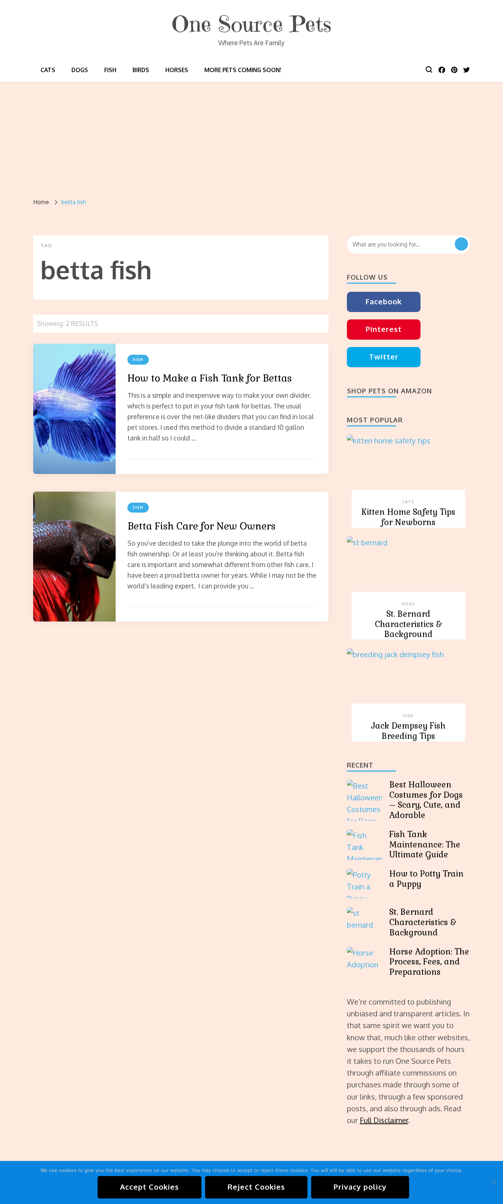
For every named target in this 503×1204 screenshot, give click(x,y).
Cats (48, 70)
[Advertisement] (251, 137)
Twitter (383, 356)
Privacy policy (360, 1186)
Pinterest (384, 329)
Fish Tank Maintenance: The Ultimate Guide (424, 844)
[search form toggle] (429, 69)
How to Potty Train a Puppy (426, 878)
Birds (141, 70)
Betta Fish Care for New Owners (201, 526)
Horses (176, 70)
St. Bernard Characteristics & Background (408, 624)
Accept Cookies (149, 1186)
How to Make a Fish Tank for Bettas (209, 378)
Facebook (383, 301)
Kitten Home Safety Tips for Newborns (408, 517)
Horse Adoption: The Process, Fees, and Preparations (429, 962)
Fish (110, 70)
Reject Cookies (256, 1186)
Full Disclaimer (384, 1120)
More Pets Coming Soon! (242, 70)
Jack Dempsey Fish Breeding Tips (408, 730)
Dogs (79, 70)
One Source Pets (251, 24)
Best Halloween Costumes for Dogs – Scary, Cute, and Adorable (426, 800)
